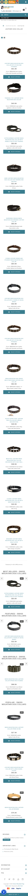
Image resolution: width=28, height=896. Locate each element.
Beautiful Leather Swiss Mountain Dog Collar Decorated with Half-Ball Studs (13, 460)
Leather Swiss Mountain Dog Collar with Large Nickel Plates (14, 769)
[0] (24, 10)
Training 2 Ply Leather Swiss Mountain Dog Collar (14, 98)
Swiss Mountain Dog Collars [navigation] (11, 25)
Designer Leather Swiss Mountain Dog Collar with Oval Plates (14, 540)
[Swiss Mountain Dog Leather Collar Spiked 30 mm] (14, 717)
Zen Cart (20, 886)
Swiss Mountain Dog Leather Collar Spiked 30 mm (14, 728)
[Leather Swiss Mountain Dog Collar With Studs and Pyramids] (14, 328)
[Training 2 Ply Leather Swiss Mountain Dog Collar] (14, 88)
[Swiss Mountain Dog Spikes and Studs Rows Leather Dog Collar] (14, 368)
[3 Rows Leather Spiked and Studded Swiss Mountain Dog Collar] (14, 248)
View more (7, 839)
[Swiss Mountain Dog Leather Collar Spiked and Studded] (14, 669)
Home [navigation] (3, 26)
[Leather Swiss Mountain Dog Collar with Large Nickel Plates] (14, 757)
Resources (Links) (8, 851)
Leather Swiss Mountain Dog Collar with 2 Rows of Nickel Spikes (14, 300)
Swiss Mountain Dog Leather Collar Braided (14, 808)
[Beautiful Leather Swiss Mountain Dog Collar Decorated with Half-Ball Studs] (14, 449)
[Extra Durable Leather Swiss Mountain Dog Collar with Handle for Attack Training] (14, 128)
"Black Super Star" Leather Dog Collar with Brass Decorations (14, 420)
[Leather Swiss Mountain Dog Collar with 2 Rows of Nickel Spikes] (14, 288)
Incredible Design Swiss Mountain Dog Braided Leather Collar (14, 220)
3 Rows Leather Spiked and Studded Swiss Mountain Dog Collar (14, 260)
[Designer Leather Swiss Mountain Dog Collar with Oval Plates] (14, 529)
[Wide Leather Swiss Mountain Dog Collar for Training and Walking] (14, 168)
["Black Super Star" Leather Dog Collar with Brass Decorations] (14, 409)
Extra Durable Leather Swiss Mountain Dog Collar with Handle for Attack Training (13, 140)
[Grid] (2, 37)
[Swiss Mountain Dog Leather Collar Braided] (14, 797)
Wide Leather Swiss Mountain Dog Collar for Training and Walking (13, 180)
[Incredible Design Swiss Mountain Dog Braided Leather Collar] (14, 208)
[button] (25, 15)
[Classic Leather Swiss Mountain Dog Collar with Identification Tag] (14, 489)
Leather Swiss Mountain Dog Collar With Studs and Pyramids (14, 65)
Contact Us (17, 11)
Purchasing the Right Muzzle (11, 849)
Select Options (15, 77)
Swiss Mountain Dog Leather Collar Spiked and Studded (14, 679)
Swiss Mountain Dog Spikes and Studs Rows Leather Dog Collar (14, 380)
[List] (4, 37)
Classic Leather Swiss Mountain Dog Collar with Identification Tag (14, 500)
